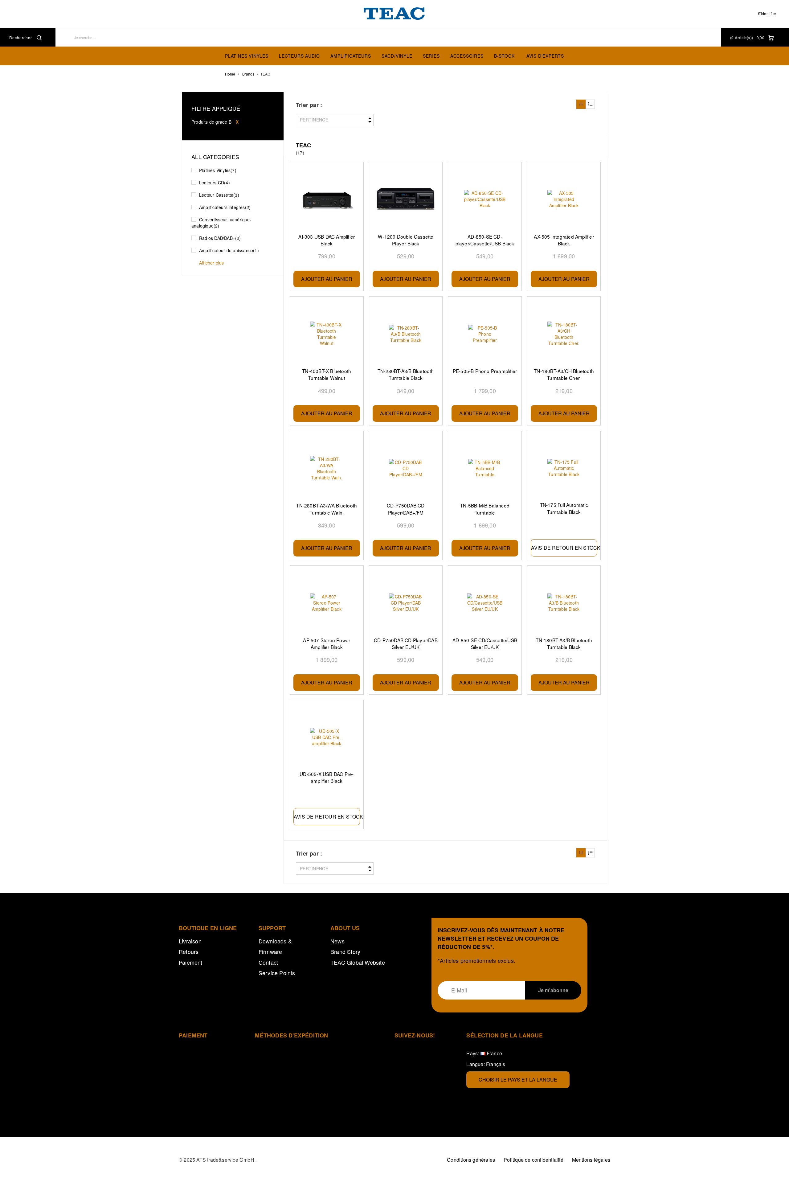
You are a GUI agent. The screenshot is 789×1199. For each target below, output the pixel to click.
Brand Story (345, 951)
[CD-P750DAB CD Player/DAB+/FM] (406, 468)
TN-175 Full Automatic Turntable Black (564, 508)
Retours (188, 951)
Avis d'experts (545, 56)
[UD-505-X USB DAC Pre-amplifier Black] (326, 737)
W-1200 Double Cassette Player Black (405, 240)
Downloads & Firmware (275, 946)
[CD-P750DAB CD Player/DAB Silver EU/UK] (406, 603)
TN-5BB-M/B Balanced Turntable (484, 508)
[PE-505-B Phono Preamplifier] (485, 334)
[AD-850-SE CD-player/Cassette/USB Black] (485, 199)
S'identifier (767, 13)
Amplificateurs (350, 56)
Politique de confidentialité (533, 1159)
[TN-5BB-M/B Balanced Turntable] (485, 468)
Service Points (277, 973)
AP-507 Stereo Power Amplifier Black (326, 643)
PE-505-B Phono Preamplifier (485, 371)
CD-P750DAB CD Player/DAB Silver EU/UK (406, 643)
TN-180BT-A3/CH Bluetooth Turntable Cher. (564, 374)
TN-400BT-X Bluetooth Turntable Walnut (326, 374)
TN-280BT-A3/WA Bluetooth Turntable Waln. (326, 508)
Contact (268, 962)
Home (230, 73)
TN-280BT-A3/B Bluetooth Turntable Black (406, 374)
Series (431, 56)
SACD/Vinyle (397, 56)
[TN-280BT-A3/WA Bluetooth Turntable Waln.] (326, 468)
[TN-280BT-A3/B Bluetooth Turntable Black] (406, 334)
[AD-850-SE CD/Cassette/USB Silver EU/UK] (485, 603)
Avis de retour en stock (564, 547)
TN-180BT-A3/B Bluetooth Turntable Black (564, 643)
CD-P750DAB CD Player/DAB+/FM (406, 508)
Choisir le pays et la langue (518, 1079)
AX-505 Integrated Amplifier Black (564, 240)
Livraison (190, 941)
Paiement (190, 962)
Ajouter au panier (326, 278)
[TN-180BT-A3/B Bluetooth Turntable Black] (564, 603)
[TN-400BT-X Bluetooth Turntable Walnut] (326, 334)
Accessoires (467, 56)
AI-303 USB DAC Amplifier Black (326, 240)
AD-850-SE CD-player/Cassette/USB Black (485, 240)
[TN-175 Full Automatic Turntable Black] (564, 467)
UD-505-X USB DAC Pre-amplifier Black (327, 777)
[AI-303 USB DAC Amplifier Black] (326, 199)
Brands (248, 73)
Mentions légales (591, 1159)
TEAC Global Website (357, 962)
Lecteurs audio (299, 56)
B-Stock (504, 56)
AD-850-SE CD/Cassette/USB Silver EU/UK (484, 643)
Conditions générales (471, 1159)
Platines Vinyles (246, 56)
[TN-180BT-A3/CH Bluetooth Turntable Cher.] (564, 334)
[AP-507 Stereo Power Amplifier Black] (326, 603)
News (337, 941)
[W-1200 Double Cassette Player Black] (406, 199)
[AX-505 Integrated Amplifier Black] (564, 199)
